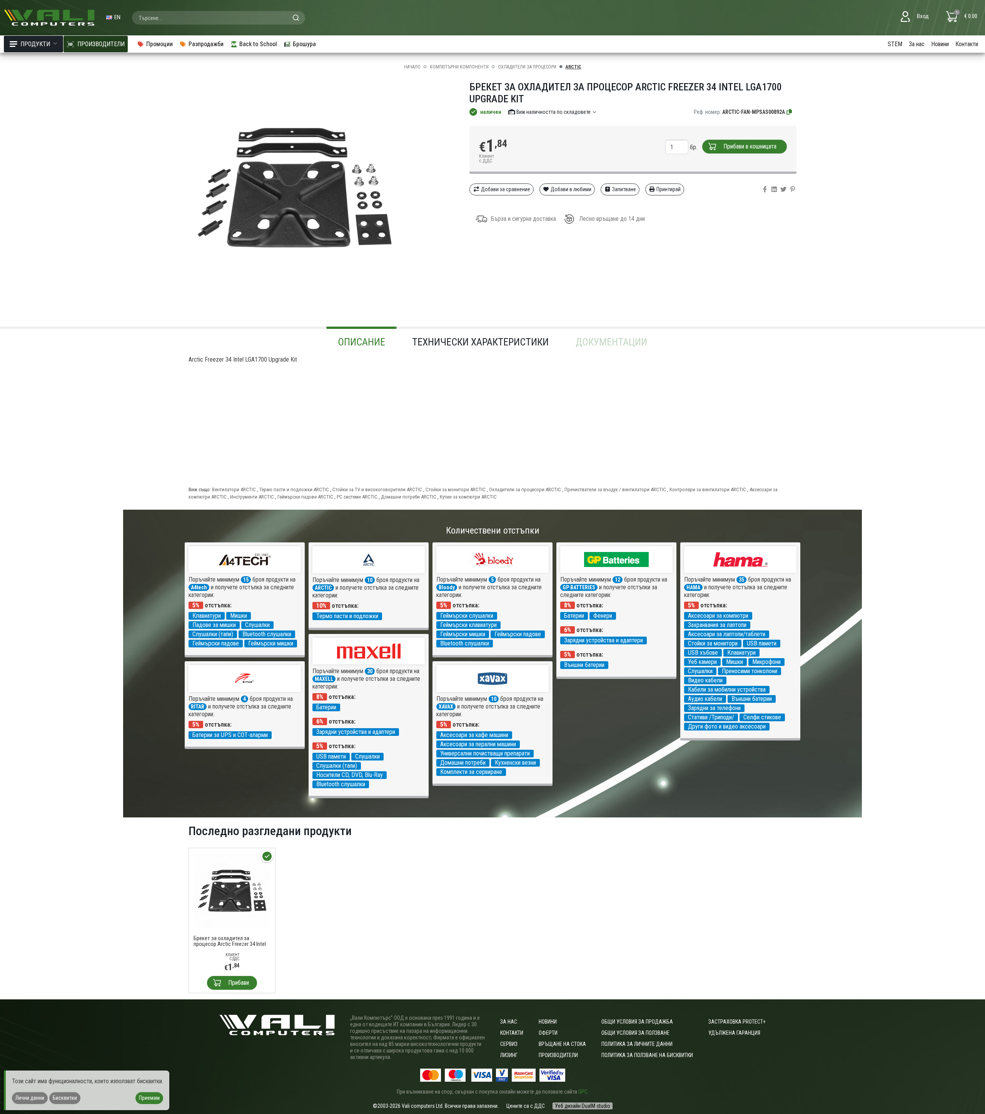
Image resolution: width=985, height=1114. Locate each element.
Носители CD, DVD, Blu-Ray (349, 775)
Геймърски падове (215, 643)
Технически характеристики (480, 342)
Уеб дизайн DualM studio (582, 1106)
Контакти (966, 44)
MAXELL (324, 679)
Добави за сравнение (505, 189)
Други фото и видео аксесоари (727, 726)
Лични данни (29, 1098)
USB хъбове (703, 652)
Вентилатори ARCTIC (234, 489)
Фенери (602, 615)
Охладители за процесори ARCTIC (525, 489)
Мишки (238, 615)
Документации (611, 342)
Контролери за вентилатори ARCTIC (707, 489)
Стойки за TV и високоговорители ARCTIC (377, 489)
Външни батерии (584, 665)
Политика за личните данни (637, 1044)
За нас (917, 44)
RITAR (197, 707)
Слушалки (257, 625)
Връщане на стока (562, 1044)
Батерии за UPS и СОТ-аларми (230, 735)
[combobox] (218, 18)
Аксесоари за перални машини (478, 744)
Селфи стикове (762, 717)
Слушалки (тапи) (212, 634)
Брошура (304, 44)
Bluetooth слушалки (266, 634)
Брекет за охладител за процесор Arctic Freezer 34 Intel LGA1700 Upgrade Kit (230, 941)
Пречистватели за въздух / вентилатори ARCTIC (615, 489)
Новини (940, 44)
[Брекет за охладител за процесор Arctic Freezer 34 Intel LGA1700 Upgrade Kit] (232, 890)
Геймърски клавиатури (468, 625)
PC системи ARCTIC (357, 497)
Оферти (548, 1033)
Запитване (623, 189)
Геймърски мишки (270, 643)
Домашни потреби (463, 762)
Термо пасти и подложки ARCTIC (294, 489)
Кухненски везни (515, 762)
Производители (558, 1055)
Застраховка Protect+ (737, 1022)
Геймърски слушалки (466, 615)
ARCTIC (573, 67)
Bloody (447, 587)
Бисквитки (65, 1098)
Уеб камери (702, 661)
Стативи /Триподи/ (711, 717)
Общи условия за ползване (635, 1033)
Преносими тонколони (749, 671)
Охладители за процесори (527, 67)
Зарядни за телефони (714, 708)
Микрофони (766, 661)
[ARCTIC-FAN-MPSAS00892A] (789, 112)
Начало (412, 67)
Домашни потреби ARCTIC (408, 497)
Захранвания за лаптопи (717, 625)
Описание (361, 342)
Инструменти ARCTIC (252, 497)
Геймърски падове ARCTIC (305, 497)
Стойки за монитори (713, 643)
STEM (895, 44)
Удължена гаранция (734, 1033)
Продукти (35, 44)
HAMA (693, 587)
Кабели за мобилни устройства (727, 689)
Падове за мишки (214, 625)
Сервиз (509, 1044)
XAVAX (446, 707)
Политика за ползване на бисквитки (647, 1055)
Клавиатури (206, 615)
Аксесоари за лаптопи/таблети (726, 634)
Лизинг (509, 1055)
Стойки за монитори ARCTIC (456, 489)
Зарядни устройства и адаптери (603, 640)
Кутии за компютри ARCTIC (468, 497)
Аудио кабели (705, 698)
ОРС (583, 1092)
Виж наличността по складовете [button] (553, 112)
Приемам (149, 1098)
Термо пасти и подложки (347, 616)
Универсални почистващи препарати (485, 753)
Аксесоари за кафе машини (474, 735)
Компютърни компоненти (459, 67)
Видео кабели (705, 680)
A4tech (199, 587)
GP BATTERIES (579, 587)
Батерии (574, 615)
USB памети (761, 643)
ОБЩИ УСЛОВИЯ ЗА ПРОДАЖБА (637, 1022)
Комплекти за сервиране (471, 771)
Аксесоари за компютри (718, 615)
